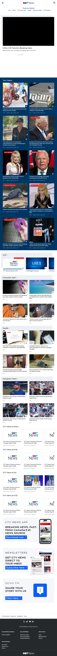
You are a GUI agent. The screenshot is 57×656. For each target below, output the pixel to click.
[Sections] (2, 2)
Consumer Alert (22, 10)
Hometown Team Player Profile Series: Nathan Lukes (14, 397)
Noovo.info (4, 644)
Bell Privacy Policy (24, 634)
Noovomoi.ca (5, 646)
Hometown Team (37, 10)
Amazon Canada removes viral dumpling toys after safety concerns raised (15, 244)
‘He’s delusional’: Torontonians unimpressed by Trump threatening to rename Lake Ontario (14, 143)
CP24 (40, 634)
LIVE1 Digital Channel (32, 271)
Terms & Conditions (25, 636)
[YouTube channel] (30, 621)
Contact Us (13, 616)
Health (29, 10)
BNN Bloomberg (42, 636)
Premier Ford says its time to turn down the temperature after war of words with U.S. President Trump (41, 143)
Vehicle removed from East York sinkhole (15, 209)
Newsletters (20, 616)
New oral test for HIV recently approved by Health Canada (41, 370)
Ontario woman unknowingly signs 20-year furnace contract (40, 319)
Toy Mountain (47, 10)
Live (9, 10)
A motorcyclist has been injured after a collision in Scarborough (40, 109)
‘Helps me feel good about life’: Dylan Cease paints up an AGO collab (40, 244)
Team (25, 616)
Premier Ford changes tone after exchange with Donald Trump (39, 177)
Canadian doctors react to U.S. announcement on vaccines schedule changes (40, 347)
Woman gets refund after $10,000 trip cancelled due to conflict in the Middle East (40, 297)
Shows (14, 10)
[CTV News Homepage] (28, 3)
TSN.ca (40, 638)
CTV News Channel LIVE (10, 271)
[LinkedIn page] (33, 621)
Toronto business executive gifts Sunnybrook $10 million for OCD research (15, 370)
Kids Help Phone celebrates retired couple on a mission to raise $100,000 (14, 346)
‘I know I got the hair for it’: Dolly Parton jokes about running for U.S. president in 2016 (41, 211)
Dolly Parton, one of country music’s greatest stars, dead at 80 (13, 177)
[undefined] (12, 437)
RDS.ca (3, 648)
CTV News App (5, 616)
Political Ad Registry (25, 638)
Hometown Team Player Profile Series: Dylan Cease (40, 419)
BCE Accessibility (6, 634)
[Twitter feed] (24, 621)
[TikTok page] (27, 621)
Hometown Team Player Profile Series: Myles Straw (40, 397)
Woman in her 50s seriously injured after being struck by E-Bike (15, 109)
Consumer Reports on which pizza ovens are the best (15, 319)
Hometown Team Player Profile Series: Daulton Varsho (14, 419)
